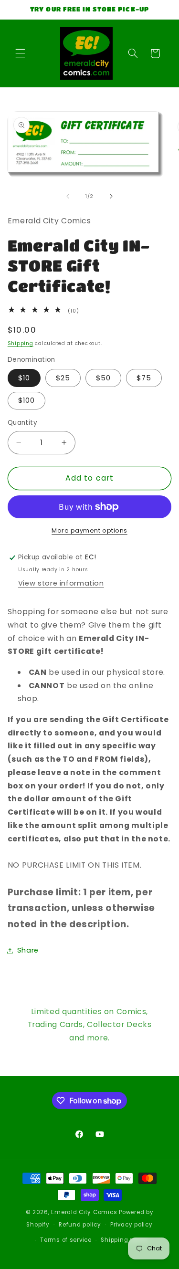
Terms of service (66, 1240)
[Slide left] (67, 196)
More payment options (89, 530)
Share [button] (28, 950)
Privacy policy (131, 1224)
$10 (24, 378)
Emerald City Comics (84, 1212)
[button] (20, 53)
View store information (61, 583)
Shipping (20, 343)
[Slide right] (111, 196)
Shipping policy (124, 1240)
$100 (26, 400)
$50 (103, 378)
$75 (144, 378)
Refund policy (80, 1224)
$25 (63, 378)
